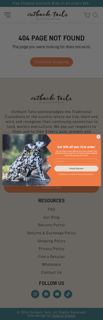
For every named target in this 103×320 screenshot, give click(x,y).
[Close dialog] (98, 137)
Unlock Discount (76, 168)
